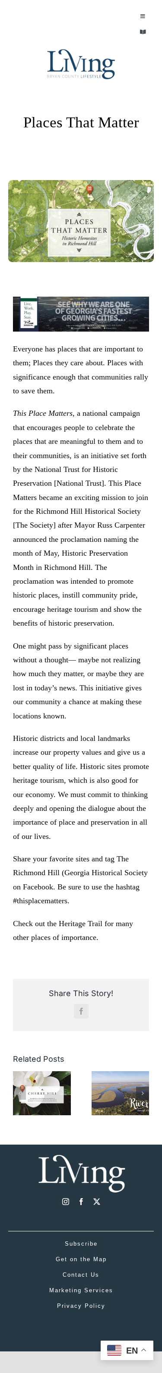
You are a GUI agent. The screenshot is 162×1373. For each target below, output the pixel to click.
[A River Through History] (120, 1075)
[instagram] (65, 1201)
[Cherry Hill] (42, 1075)
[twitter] (96, 1201)
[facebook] (81, 1201)
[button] (19, 1093)
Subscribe (81, 1243)
